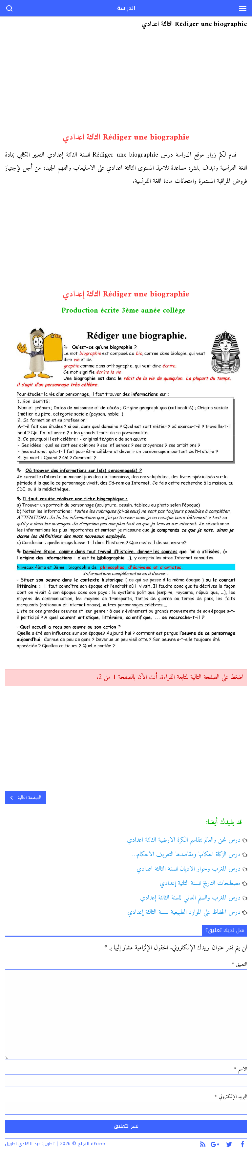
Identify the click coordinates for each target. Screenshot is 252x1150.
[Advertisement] (126, 83)
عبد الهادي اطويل (23, 1143)
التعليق (239, 964)
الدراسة (126, 8)
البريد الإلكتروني (231, 1096)
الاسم (240, 1069)
